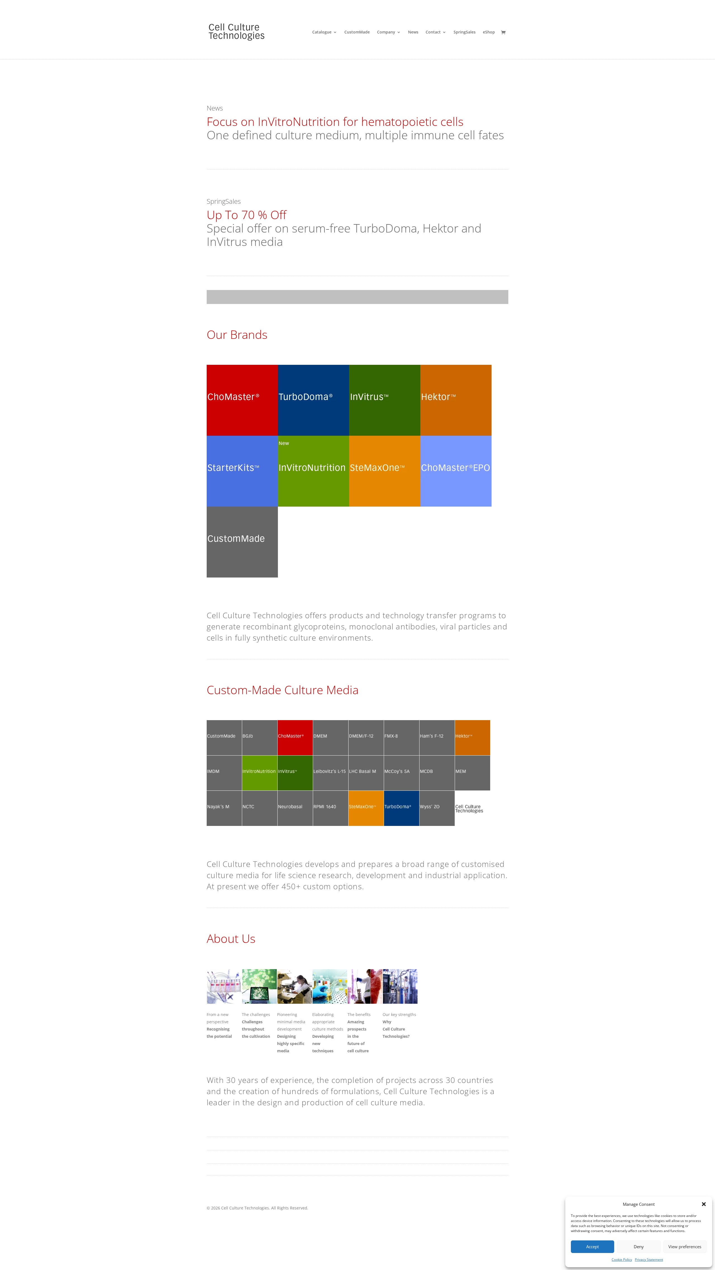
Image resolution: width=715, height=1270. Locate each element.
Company (386, 32)
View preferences (684, 1246)
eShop (489, 32)
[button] (704, 1204)
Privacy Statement (649, 1259)
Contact (433, 32)
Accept (592, 1246)
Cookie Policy (622, 1259)
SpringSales (465, 32)
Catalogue (322, 32)
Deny (639, 1246)
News (413, 32)
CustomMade (357, 32)
